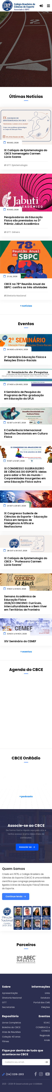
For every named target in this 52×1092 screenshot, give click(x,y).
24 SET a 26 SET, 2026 (16, 505)
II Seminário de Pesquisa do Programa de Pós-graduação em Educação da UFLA (24, 395)
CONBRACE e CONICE (43, 1029)
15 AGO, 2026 (13, 209)
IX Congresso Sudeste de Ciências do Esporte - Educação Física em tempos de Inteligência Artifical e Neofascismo (25, 520)
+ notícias (26, 305)
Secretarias (8, 1007)
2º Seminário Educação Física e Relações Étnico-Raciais (25, 358)
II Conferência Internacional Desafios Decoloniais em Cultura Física (26, 434)
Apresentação (10, 993)
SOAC (47, 1022)
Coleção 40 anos (11, 1036)
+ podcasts (26, 796)
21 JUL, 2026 (12, 276)
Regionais (45, 1035)
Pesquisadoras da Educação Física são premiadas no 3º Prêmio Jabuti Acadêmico (23, 221)
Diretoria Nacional (12, 997)
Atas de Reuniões (11, 1032)
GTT (4, 1002)
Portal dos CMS (41, 1002)
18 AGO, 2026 (13, 142)
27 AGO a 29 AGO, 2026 (17, 384)
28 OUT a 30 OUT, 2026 (17, 550)
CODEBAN (37, 1083)
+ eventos (26, 651)
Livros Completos (11, 1022)
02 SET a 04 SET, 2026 (16, 422)
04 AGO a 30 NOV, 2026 (17, 349)
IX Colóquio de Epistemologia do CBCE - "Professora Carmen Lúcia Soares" (25, 562)
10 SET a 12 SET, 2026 (16, 461)
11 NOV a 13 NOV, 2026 (16, 589)
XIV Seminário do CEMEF (20, 641)
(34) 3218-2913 (15, 1074)
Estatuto (45, 997)
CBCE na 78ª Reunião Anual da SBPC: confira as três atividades (25, 285)
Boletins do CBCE (11, 1027)
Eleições (45, 1007)
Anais (47, 1040)
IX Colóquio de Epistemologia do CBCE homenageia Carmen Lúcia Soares (25, 154)
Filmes (5, 1041)
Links (47, 993)
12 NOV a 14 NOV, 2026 (17, 633)
